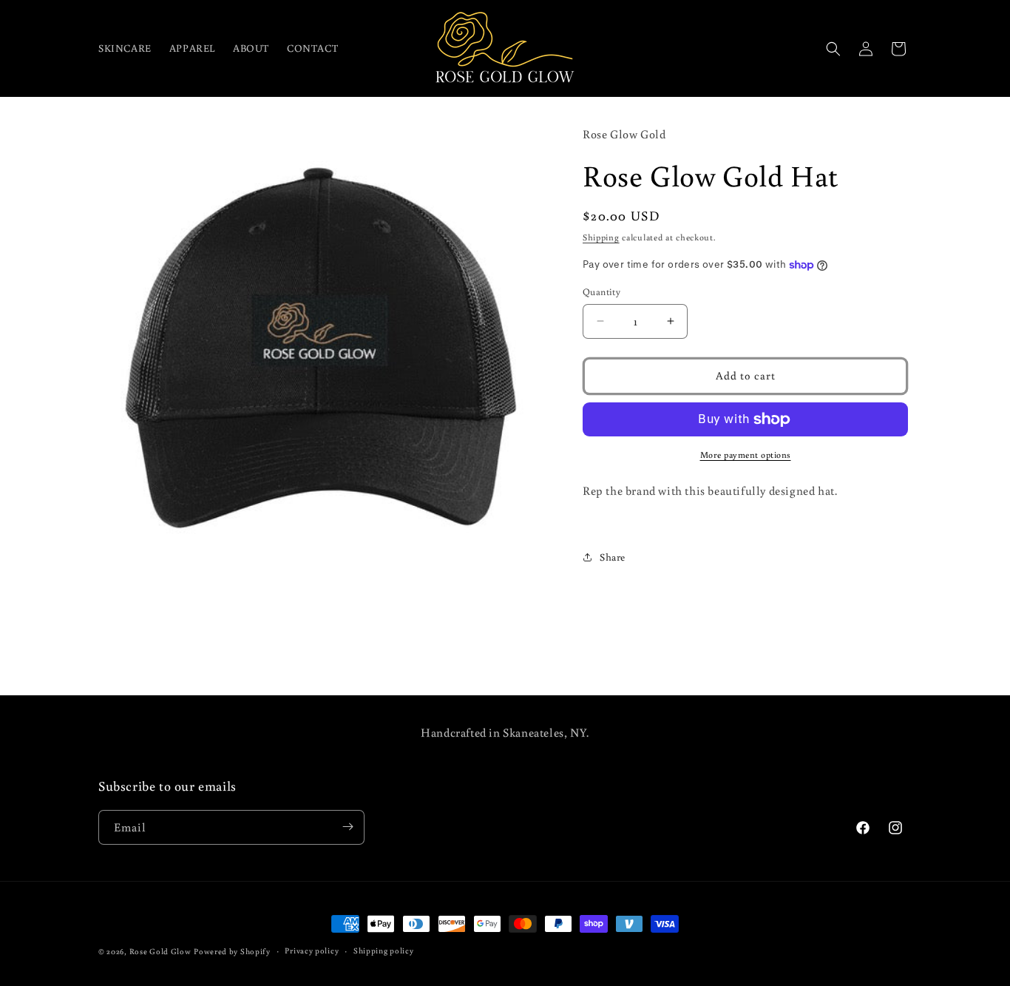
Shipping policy (383, 951)
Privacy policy (312, 951)
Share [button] (613, 557)
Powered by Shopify (232, 951)
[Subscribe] (347, 826)
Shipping (601, 237)
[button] (833, 49)
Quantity (601, 292)
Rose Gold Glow (160, 951)
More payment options (745, 454)
